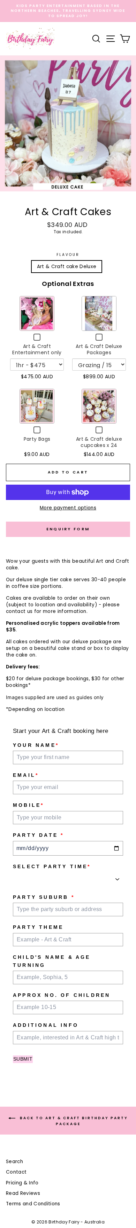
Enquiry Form (68, 529)
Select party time (52, 866)
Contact (16, 1172)
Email (26, 775)
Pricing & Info (22, 1183)
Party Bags (37, 438)
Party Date (38, 835)
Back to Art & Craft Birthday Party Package (73, 1121)
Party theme (38, 927)
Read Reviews (23, 1193)
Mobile (28, 805)
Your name (36, 745)
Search (14, 1161)
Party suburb (44, 897)
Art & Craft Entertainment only (36, 349)
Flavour (68, 254)
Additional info (45, 1025)
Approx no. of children (61, 995)
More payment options (68, 508)
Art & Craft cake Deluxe (67, 266)
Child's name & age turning (52, 961)
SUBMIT (22, 1059)
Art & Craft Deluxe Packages (99, 349)
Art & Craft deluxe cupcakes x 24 (99, 442)
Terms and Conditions (33, 1203)
